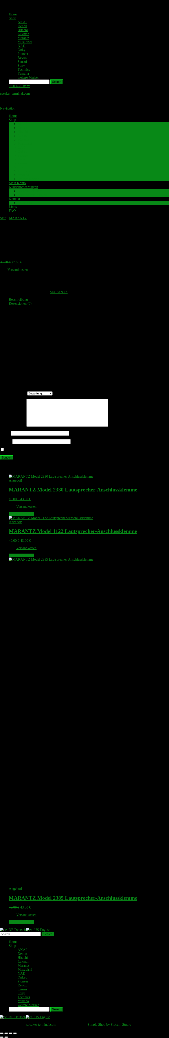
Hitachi (23, 30)
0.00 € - (19, 86)
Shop (12, 18)
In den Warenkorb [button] (21, 514)
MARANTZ (18, 218)
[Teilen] (10, 1033)
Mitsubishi (25, 42)
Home (13, 14)
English (44, 930)
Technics (24, 69)
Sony (21, 65)
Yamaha (23, 73)
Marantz (23, 38)
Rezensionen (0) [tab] (20, 303)
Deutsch (19, 930)
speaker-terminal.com (15, 93)
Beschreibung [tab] (18, 299)
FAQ (12, 210)
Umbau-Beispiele (30, 191)
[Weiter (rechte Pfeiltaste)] (6, 1037)
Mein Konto (17, 183)
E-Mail (6, 441)
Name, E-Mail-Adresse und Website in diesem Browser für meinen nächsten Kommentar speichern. (74, 450)
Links (13, 207)
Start (3, 218)
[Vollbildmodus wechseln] (6, 1033)
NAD (22, 46)
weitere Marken (28, 77)
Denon (22, 26)
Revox (22, 57)
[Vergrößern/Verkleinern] (2, 1033)
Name (5, 433)
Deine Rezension (13, 425)
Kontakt (14, 199)
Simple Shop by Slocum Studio (109, 1024)
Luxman (23, 34)
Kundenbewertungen (23, 187)
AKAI (22, 22)
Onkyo (22, 50)
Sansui (22, 61)
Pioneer (23, 54)
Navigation (7, 108)
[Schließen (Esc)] (15, 1033)
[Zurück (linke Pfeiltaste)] (2, 1037)
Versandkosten (17, 270)
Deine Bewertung (13, 393)
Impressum (25, 203)
